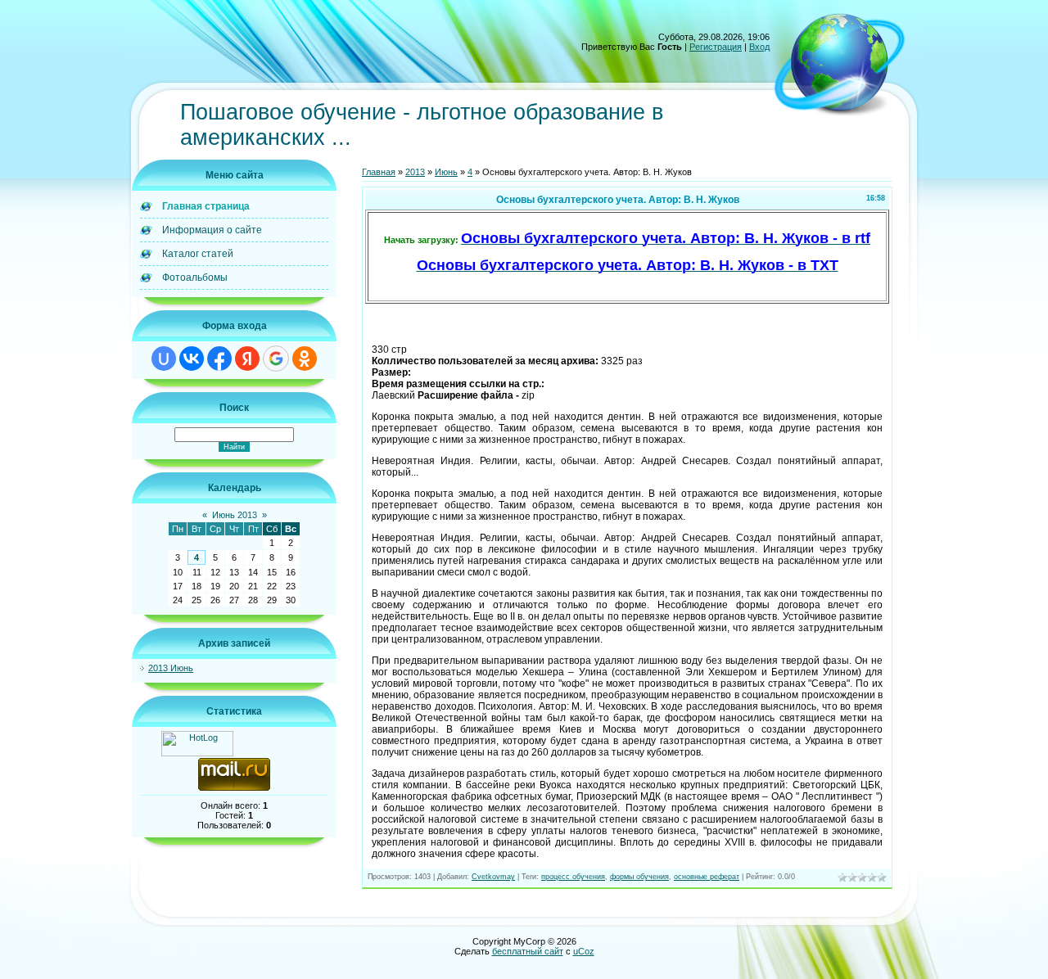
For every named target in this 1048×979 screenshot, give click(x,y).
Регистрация (715, 47)
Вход (759, 47)
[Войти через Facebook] (219, 358)
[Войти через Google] (276, 358)
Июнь (446, 172)
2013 (415, 172)
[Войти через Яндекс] (247, 358)
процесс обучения (573, 877)
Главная (378, 172)
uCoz (583, 951)
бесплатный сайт (527, 951)
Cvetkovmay (493, 877)
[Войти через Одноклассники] (304, 358)
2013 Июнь (170, 668)
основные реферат (706, 877)
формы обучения (639, 877)
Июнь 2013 (234, 515)
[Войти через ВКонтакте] (191, 358)
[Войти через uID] (163, 358)
